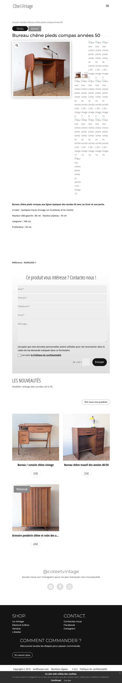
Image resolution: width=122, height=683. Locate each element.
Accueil (15, 22)
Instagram (69, 628)
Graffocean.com (41, 669)
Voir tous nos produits (95, 401)
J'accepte (41, 355)
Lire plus (67, 680)
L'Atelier (16, 632)
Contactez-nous (73, 621)
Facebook (69, 625)
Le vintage (18, 621)
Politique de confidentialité (93, 669)
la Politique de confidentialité (46, 355)
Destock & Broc (21, 625)
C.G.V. (75, 669)
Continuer (56, 680)
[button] (17, 45)
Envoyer (99, 362)
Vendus (23, 22)
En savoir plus (22, 655)
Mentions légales (59, 669)
